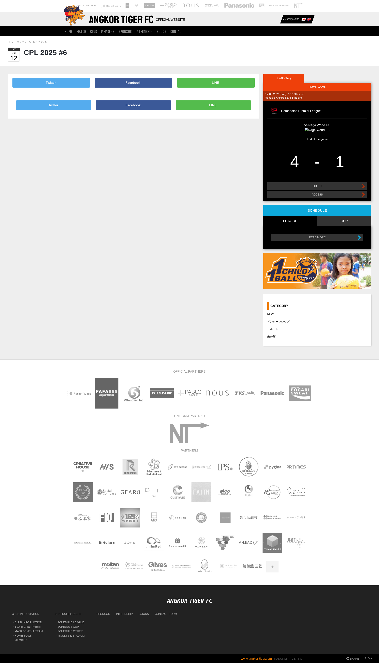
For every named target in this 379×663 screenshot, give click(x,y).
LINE (216, 82)
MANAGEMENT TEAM (29, 631)
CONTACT (176, 31)
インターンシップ (278, 321)
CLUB (93, 31)
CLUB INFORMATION (25, 613)
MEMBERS (107, 31)
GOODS (161, 31)
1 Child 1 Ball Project (27, 626)
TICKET (317, 186)
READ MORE (317, 237)
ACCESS (317, 194)
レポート (272, 329)
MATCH (81, 31)
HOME (69, 31)
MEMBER (21, 639)
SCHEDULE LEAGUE (68, 613)
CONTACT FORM (166, 613)
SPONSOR (125, 31)
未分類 (271, 336)
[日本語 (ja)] (303, 19)
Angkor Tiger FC (121, 19)
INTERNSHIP (144, 31)
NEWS (271, 314)
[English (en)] (308, 19)
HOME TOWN (23, 635)
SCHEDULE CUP (68, 626)
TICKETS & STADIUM (71, 635)
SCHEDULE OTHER (70, 631)
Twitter (51, 82)
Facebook (133, 82)
